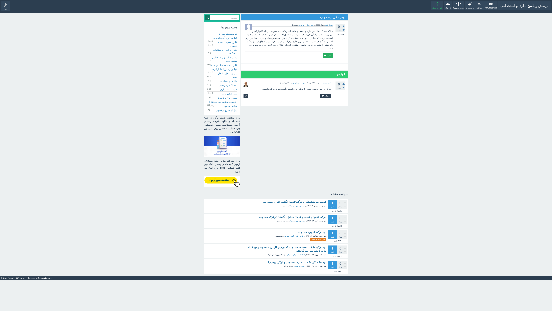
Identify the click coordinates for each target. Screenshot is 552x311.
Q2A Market (20, 278)
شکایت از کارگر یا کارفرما (295, 255)
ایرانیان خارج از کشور (227, 110)
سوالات (479, 8)
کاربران (448, 8)
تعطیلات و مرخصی (228, 85)
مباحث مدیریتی (230, 106)
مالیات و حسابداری (228, 81)
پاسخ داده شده (326, 83)
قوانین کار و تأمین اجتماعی (224, 38)
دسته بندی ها (458, 8)
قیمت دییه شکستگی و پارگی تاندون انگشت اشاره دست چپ (294, 201)
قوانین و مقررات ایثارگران (224, 69)
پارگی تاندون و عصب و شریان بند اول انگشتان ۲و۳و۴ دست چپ (292, 216)
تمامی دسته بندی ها (227, 34)
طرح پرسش (437, 8)
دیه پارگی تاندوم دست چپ (312, 232)
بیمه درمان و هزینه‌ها (306, 25)
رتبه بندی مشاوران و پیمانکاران (222, 102)
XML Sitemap (491, 8)
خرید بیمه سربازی (228, 89)
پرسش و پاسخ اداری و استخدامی (524, 6)
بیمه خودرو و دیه (229, 93)
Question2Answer (45, 278)
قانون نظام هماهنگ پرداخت (224, 65)
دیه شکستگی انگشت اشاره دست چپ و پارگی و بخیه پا (297, 262)
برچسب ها (469, 8)
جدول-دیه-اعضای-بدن (318, 239)
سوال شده (329, 25)
